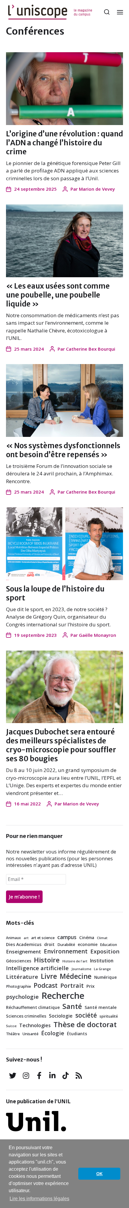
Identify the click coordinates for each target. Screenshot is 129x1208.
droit (49, 944)
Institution (101, 960)
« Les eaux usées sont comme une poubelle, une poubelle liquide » (58, 295)
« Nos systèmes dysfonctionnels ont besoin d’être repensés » (63, 450)
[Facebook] (39, 1075)
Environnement (66, 951)
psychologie (22, 997)
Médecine (76, 976)
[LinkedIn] (52, 1075)
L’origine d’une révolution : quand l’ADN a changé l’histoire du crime (64, 142)
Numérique (105, 977)
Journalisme (81, 969)
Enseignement (23, 951)
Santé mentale (101, 1007)
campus (66, 937)
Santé (72, 1006)
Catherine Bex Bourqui (90, 349)
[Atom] (78, 1075)
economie (88, 944)
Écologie (52, 1033)
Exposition (104, 951)
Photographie (18, 986)
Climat (102, 938)
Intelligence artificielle (37, 968)
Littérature (22, 977)
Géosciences (18, 961)
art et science (43, 937)
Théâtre (13, 1033)
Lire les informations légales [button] (39, 1198)
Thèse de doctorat (85, 1024)
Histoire (47, 959)
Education (108, 944)
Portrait (72, 986)
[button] (106, 12)
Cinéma (86, 937)
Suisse (11, 1026)
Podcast (46, 985)
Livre (49, 976)
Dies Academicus (23, 944)
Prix (90, 986)
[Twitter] (12, 1075)
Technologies (35, 1025)
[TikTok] (65, 1075)
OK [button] (99, 1173)
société (86, 1015)
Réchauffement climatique (33, 1007)
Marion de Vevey (97, 189)
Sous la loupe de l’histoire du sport (55, 593)
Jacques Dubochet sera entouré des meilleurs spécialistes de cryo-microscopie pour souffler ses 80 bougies (61, 745)
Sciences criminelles (26, 1016)
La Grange (102, 969)
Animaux (13, 937)
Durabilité (66, 944)
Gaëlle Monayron (97, 635)
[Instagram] (25, 1075)
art (26, 938)
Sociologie (61, 1016)
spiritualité (109, 1016)
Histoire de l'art (74, 961)
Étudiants (77, 1033)
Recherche (62, 995)
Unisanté (30, 1033)
